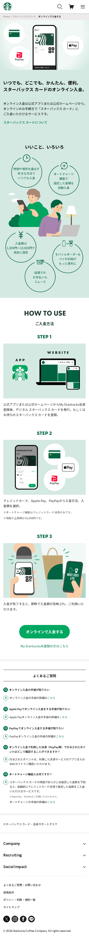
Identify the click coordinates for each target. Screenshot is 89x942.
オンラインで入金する (44, 631)
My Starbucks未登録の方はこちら (44, 646)
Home (6, 16)
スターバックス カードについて (25, 122)
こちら (51, 698)
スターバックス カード (24, 16)
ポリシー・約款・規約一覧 (19, 900)
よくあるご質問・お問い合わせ (22, 885)
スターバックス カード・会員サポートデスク (30, 824)
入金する (73, 932)
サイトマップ (11, 907)
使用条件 (8, 892)
